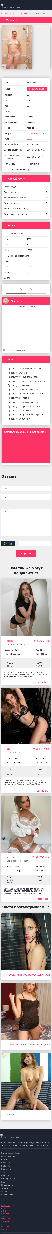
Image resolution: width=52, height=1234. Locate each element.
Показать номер (37, 88)
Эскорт (4, 1191)
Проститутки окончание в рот (23, 389)
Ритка (10, 1114)
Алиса (10, 857)
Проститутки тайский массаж (23, 402)
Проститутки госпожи (19, 410)
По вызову (6, 1169)
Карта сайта (7, 1194)
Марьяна (5, 1205)
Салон (4, 1159)
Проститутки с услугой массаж (23, 406)
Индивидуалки (8, 1156)
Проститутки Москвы (11, 1153)
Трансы (4, 1188)
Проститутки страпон (18, 397)
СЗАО (13, 13)
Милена (5, 1226)
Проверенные (8, 1178)
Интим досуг (7, 1185)
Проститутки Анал (17, 372)
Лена (10, 640)
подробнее (43, 682)
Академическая (14, 752)
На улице (5, 1175)
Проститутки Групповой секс (22, 376)
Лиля (3, 1216)
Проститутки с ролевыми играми (25, 414)
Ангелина (5, 1221)
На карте (5, 1166)
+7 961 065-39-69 (40, 749)
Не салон (5, 1162)
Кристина (6, 1213)
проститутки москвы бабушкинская (28, 974)
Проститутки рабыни (18, 418)
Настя (4, 1229)
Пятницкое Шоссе (26, 13)
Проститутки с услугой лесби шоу (25, 393)
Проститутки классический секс (24, 368)
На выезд (5, 1182)
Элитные (5, 1172)
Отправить (26, 553)
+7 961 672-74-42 (40, 640)
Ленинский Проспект (17, 644)
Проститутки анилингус (20, 385)
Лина (10, 749)
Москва (4, 13)
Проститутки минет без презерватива (27, 381)
